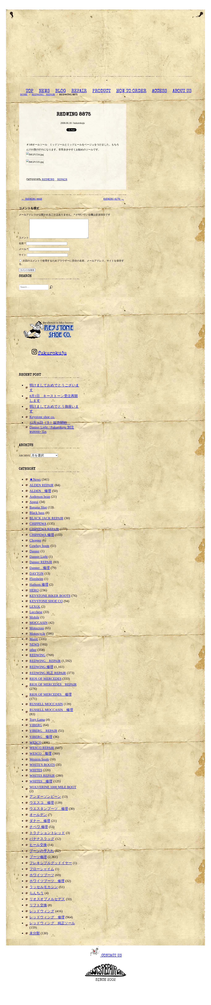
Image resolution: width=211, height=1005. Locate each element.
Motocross (37, 628)
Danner (35, 551)
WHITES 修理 (41, 781)
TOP (29, 91)
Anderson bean (40, 496)
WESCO (35, 742)
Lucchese (36, 612)
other (33, 650)
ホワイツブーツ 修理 (47, 881)
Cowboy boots (39, 546)
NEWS (44, 91)
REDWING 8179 (113, 199)
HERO (34, 590)
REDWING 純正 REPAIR (48, 673)
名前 (22, 243)
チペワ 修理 (39, 827)
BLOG (60, 91)
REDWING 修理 (41, 667)
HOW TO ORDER (131, 91)
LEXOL (35, 606)
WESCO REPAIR (42, 748)
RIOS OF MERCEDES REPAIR (53, 684)
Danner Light (39, 556)
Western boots (39, 759)
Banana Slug (38, 507)
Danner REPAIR (41, 562)
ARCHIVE (24, 455)
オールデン (38, 815)
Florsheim (36, 579)
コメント (24, 237)
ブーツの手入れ (42, 851)
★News (35, 479)
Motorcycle (37, 633)
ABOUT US (182, 91)
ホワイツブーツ (42, 875)
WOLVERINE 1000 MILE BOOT (53, 787)
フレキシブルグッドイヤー (51, 863)
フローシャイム (42, 869)
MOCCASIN (39, 623)
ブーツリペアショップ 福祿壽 (105, 51)
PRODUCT (101, 91)
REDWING (38, 655)
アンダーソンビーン (45, 796)
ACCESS (159, 91)
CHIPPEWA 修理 (42, 535)
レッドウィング (42, 911)
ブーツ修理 (38, 857)
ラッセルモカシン (44, 887)
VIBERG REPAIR (43, 731)
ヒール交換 (38, 845)
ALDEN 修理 (40, 491)
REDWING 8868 (31, 199)
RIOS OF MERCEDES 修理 (51, 694)
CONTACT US (111, 956)
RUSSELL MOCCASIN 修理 (51, 710)
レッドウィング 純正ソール (52, 923)
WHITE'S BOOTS (42, 765)
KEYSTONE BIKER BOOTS (50, 596)
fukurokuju (52, 353)
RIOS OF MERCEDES (45, 678)
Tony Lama (37, 719)
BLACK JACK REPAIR (46, 518)
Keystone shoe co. (42, 417)
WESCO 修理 (41, 753)
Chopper (35, 540)
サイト (22, 254)
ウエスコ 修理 (42, 803)
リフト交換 (38, 905)
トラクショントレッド (47, 833)
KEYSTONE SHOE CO (46, 601)
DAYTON (37, 573)
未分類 (35, 933)
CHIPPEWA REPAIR (44, 529)
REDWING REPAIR (54, 179)
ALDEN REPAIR (42, 485)
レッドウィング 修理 (47, 917)
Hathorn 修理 (39, 584)
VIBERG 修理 (41, 737)
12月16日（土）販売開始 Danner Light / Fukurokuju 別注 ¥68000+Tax (52, 427)
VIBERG (36, 725)
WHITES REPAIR (42, 775)
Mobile (34, 617)
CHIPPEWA (38, 523)
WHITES (36, 770)
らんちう (37, 893)
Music (34, 639)
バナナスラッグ (42, 839)
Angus (34, 502)
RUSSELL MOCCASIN (46, 704)
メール (23, 249)
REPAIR (79, 91)
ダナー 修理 (40, 821)
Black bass (37, 513)
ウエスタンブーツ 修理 (49, 809)
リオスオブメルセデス (47, 899)
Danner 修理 (40, 568)
